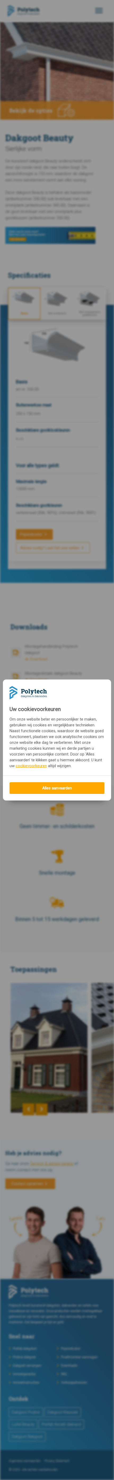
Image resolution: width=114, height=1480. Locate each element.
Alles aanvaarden (57, 788)
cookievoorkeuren (31, 765)
